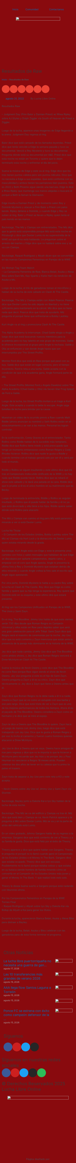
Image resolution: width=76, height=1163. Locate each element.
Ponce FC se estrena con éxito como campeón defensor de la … (26, 1015)
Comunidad (31, 9)
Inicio (15, 9)
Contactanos (56, 9)
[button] (6, 89)
